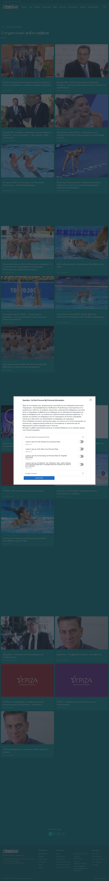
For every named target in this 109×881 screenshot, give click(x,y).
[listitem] (54, 437)
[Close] (91, 400)
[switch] (81, 441)
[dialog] (54, 440)
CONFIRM (39, 478)
